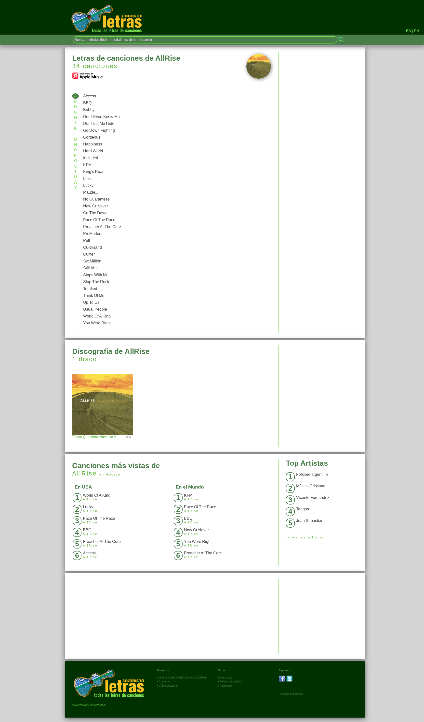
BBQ (87, 103)
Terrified (90, 289)
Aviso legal (225, 677)
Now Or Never (95, 206)
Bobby (88, 110)
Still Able (91, 268)
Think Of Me (93, 295)
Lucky (88, 185)
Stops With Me (95, 275)
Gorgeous (91, 137)
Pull (86, 240)
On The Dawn (95, 213)
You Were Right (97, 323)
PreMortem (92, 233)
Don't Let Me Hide (98, 123)
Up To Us (91, 302)
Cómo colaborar (168, 685)
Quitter (89, 254)
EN (416, 31)
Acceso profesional (291, 693)
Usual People (95, 309)
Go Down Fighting (99, 130)
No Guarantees (96, 199)
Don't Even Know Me (101, 117)
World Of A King (97, 316)
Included (90, 158)
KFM (87, 165)
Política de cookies (231, 681)
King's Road (94, 172)
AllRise (84, 473)
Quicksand (92, 247)
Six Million (92, 261)
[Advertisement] (321, 379)
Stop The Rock (96, 282)
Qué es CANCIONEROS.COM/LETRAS (183, 677)
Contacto (164, 681)
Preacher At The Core (102, 227)
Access (89, 96)
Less (87, 178)
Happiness (92, 144)
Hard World (93, 151)
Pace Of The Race (99, 220)
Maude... (90, 192)
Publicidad (226, 685)
